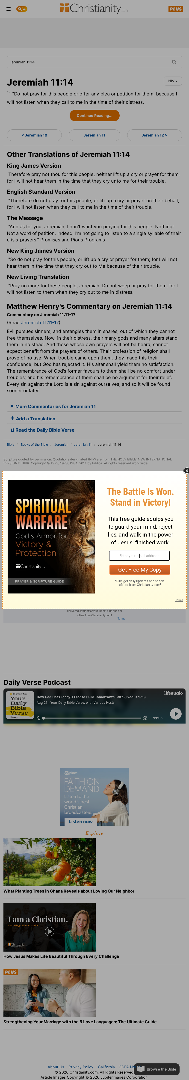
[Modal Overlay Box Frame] (94, 540)
